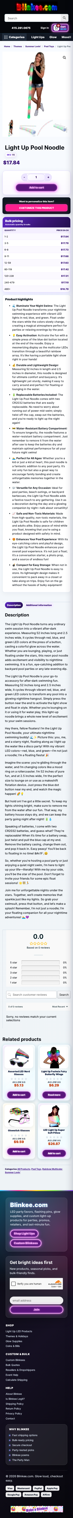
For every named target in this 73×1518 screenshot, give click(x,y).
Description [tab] (14, 605)
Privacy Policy (14, 1413)
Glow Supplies (14, 1341)
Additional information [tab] (39, 605)
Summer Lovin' (33, 46)
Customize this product (36, 207)
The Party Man (20, 1459)
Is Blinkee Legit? (15, 1398)
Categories (16, 37)
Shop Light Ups (24, 1233)
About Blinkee (14, 1393)
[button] (64, 57)
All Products (23, 1169)
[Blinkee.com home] (36, 6)
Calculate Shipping (16, 1379)
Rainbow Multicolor (52, 1169)
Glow (53, 37)
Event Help (12, 1374)
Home (7, 46)
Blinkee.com (29, 1205)
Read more (54, 1094)
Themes (17, 46)
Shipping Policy (15, 1403)
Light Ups (37, 37)
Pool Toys (49, 46)
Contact (10, 1418)
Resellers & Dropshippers (20, 1369)
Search (64, 994)
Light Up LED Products (19, 1331)
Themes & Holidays (17, 1336)
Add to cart (36, 187)
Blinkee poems (20, 1454)
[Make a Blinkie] (36, 1509)
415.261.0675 (21, 28)
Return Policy (13, 1408)
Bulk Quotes (13, 1364)
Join (36, 1309)
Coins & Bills (13, 1345)
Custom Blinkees (26, 1243)
